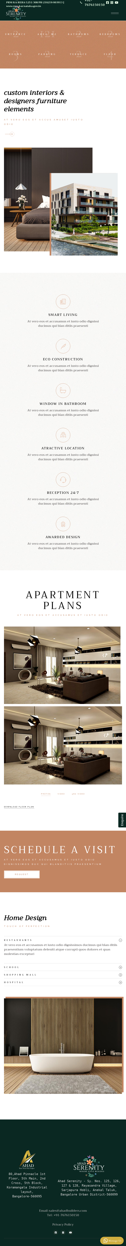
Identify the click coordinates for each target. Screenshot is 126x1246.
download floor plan (19, 807)
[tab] (63, 939)
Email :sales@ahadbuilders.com (63, 1210)
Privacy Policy (63, 1224)
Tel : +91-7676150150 (63, 1215)
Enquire (122, 820)
